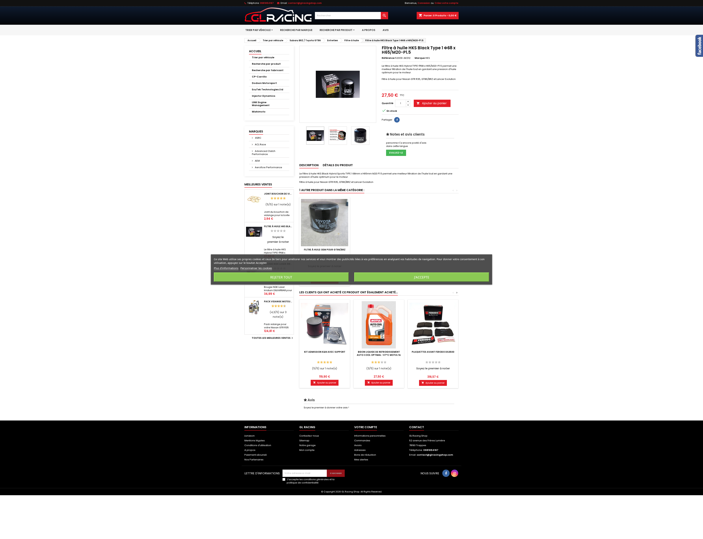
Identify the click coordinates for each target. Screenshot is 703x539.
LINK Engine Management (260, 104)
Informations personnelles (370, 436)
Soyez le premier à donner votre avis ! (326, 407)
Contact (416, 427)
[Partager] (397, 120)
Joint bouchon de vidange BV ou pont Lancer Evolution (278, 193)
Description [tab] (309, 165)
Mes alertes (361, 459)
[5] (284, 198)
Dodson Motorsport (264, 83)
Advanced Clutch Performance (263, 152)
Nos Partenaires (253, 459)
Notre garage (307, 445)
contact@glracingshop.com (305, 3)
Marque (420, 58)
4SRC (257, 138)
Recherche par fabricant (267, 70)
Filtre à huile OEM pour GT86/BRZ (324, 249)
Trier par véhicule (263, 57)
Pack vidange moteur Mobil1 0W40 (278, 301)
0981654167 (267, 3)
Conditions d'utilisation (257, 445)
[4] (281, 198)
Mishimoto (258, 111)
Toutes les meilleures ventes (273, 338)
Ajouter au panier (431, 103)
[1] (272, 198)
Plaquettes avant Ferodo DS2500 (433, 351)
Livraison (249, 436)
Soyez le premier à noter (433, 368)
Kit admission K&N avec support (324, 351)
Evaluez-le (396, 152)
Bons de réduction (365, 455)
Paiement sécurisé (255, 455)
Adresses (360, 450)
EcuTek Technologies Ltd (267, 89)
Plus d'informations (226, 268)
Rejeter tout (281, 277)
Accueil (255, 51)
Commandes (362, 440)
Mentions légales (254, 440)
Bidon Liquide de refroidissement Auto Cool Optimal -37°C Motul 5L (379, 353)
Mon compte (307, 450)
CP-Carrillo (259, 76)
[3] (278, 198)
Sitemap (304, 440)
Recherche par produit (266, 64)
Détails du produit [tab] (338, 165)
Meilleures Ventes (258, 184)
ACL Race (260, 144)
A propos (249, 450)
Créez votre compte (446, 3)
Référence (388, 58)
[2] (275, 198)
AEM (257, 161)
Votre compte (365, 427)
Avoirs (358, 445)
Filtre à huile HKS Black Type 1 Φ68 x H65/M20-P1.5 (278, 226)
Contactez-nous (309, 436)
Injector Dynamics (263, 96)
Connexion (424, 3)
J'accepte (421, 277)
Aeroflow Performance (268, 167)
